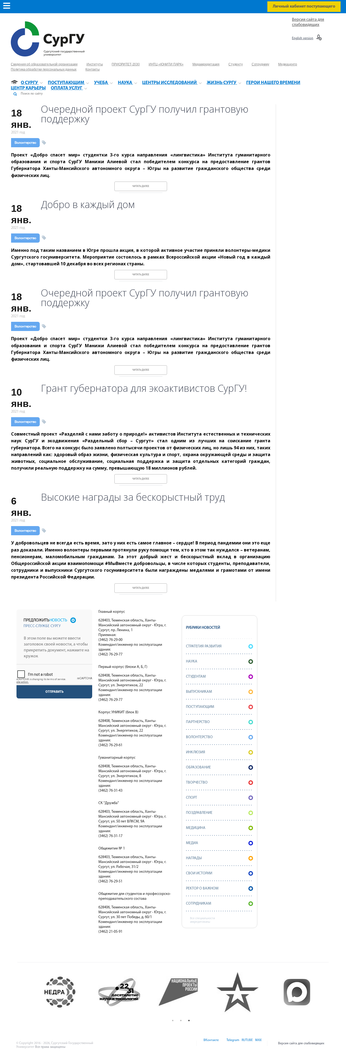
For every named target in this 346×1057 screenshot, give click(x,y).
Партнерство (198, 722)
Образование (198, 767)
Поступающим (200, 707)
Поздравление (199, 813)
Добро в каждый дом (88, 204)
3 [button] (189, 1020)
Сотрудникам (198, 904)
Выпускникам (199, 692)
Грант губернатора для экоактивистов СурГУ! (144, 388)
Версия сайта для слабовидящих (301, 1043)
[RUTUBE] (247, 1043)
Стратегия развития (204, 646)
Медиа (192, 843)
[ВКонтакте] (210, 1043)
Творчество (197, 783)
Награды (194, 858)
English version (302, 38)
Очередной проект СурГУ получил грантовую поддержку (144, 114)
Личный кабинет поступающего (304, 6)
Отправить (54, 692)
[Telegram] (232, 1043)
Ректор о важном (202, 889)
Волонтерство (25, 143)
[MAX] (258, 1043)
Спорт (191, 798)
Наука (191, 662)
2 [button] (181, 1020)
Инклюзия (195, 752)
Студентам (196, 677)
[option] (62, 992)
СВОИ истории (199, 873)
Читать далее (140, 186)
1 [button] (172, 1020)
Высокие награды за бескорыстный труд (133, 497)
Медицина (195, 828)
